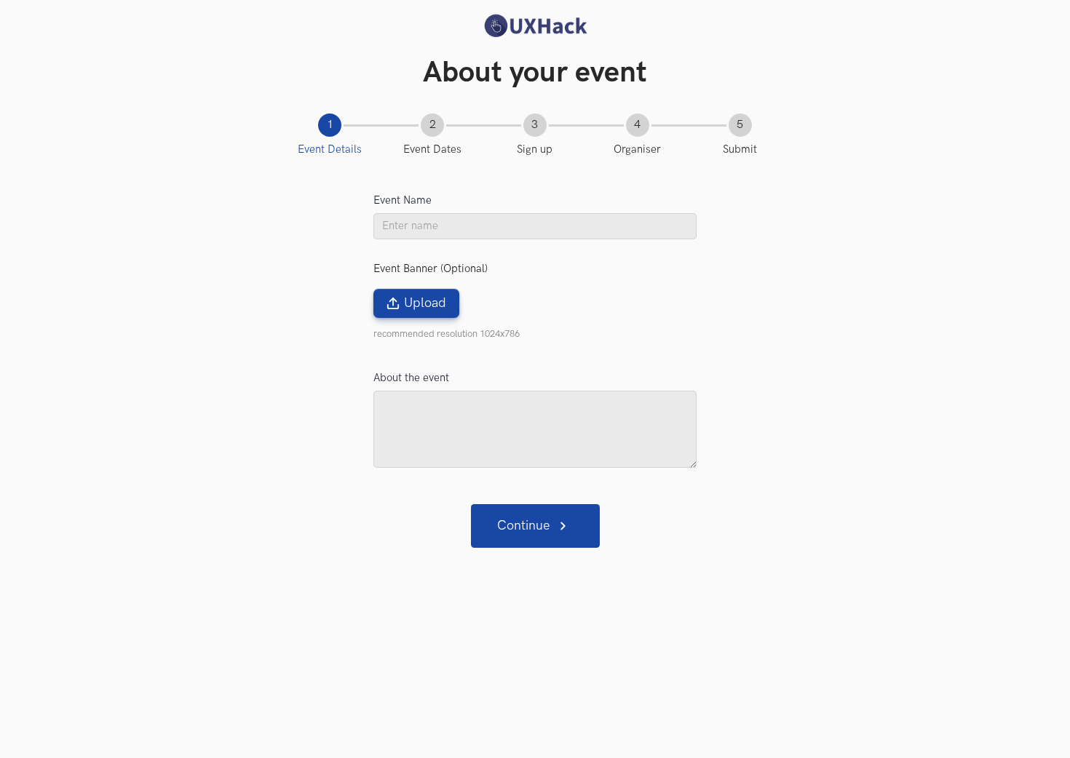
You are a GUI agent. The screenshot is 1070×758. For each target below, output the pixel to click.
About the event (411, 378)
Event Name (402, 200)
